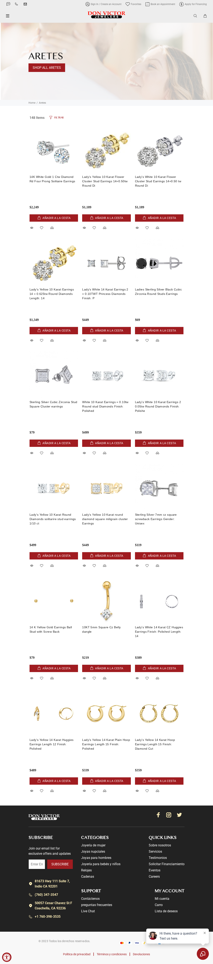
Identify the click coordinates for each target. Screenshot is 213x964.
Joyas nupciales (93, 851)
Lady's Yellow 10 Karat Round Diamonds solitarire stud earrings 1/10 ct (53, 519)
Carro (159, 905)
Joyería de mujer (93, 845)
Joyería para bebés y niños (100, 864)
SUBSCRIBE (60, 864)
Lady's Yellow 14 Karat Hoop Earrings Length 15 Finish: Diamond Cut (155, 744)
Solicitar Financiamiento (167, 864)
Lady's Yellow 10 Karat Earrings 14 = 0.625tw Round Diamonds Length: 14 (52, 294)
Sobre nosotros (160, 845)
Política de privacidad (76, 954)
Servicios (155, 851)
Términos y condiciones (112, 954)
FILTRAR (59, 118)
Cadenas (87, 877)
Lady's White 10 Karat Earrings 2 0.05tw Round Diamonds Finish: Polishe (158, 406)
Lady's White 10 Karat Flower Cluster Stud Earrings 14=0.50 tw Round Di (158, 181)
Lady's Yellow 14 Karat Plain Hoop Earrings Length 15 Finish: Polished (106, 744)
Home (31, 102)
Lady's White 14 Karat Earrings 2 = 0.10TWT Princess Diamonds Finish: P (105, 294)
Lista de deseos (166, 911)
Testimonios (158, 858)
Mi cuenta (162, 899)
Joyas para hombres (96, 858)
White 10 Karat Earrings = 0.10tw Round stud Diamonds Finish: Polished (105, 406)
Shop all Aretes (47, 68)
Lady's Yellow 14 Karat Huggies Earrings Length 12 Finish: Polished (52, 744)
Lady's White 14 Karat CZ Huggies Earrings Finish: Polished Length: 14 (159, 632)
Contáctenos (90, 899)
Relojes (86, 870)
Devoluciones (141, 954)
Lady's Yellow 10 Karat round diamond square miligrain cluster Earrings (105, 519)
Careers (154, 877)
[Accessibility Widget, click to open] (6, 957)
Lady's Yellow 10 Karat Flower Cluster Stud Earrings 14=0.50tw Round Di (105, 181)
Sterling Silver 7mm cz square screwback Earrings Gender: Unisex (156, 519)
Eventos (154, 870)
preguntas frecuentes (96, 905)
